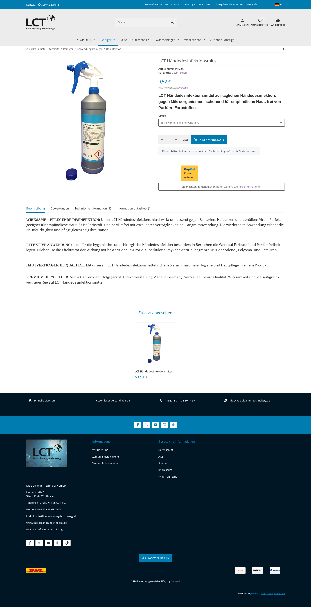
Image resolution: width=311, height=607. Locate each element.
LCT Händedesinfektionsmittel (154, 371)
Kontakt (30, 4)
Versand (183, 87)
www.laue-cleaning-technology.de (46, 522)
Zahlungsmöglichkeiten (106, 456)
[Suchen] (172, 22)
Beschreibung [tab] (35, 208)
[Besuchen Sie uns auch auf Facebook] (137, 425)
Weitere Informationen (247, 186)
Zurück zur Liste (36, 49)
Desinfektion (179, 72)
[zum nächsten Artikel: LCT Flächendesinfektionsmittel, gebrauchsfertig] (280, 49)
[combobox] (221, 123)
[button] (50, 4)
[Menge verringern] (162, 139)
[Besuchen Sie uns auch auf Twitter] (146, 425)
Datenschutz (165, 450)
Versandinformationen (106, 463)
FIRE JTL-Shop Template (273, 593)
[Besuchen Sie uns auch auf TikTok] (173, 425)
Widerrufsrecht (167, 476)
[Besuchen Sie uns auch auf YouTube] (155, 425)
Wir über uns (100, 450)
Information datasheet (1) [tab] (134, 208)
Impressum (165, 470)
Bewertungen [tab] (60, 208)
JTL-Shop (255, 593)
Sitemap (163, 463)
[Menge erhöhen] (176, 139)
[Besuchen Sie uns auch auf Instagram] (164, 425)
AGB (160, 456)
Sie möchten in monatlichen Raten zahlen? (221, 186)
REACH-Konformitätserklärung (44, 529)
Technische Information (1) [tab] (93, 208)
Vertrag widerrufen (155, 558)
